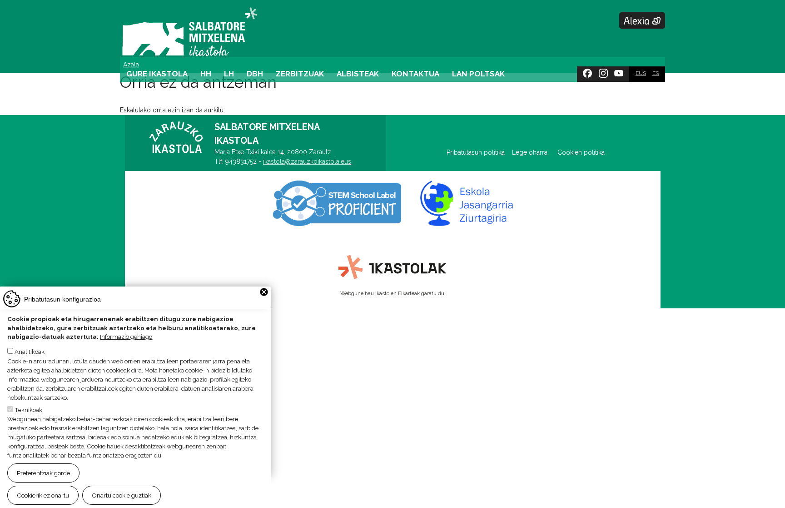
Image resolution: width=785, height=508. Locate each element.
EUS (641, 73)
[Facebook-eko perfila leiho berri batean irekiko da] (587, 71)
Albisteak (358, 73)
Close (263, 292)
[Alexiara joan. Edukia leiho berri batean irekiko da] (642, 20)
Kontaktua (415, 73)
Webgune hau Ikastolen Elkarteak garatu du (392, 293)
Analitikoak (30, 352)
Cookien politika (581, 152)
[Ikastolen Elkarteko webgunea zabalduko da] (393, 267)
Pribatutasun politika (479, 152)
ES (655, 73)
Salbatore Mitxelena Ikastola (189, 32)
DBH (255, 73)
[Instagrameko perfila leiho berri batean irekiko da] (603, 71)
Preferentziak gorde (43, 473)
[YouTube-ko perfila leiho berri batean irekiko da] (618, 71)
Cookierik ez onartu (43, 494)
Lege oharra (529, 152)
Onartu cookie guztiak (121, 494)
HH (205, 73)
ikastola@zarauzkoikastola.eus (307, 161)
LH (229, 73)
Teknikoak (28, 409)
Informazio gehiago (126, 337)
